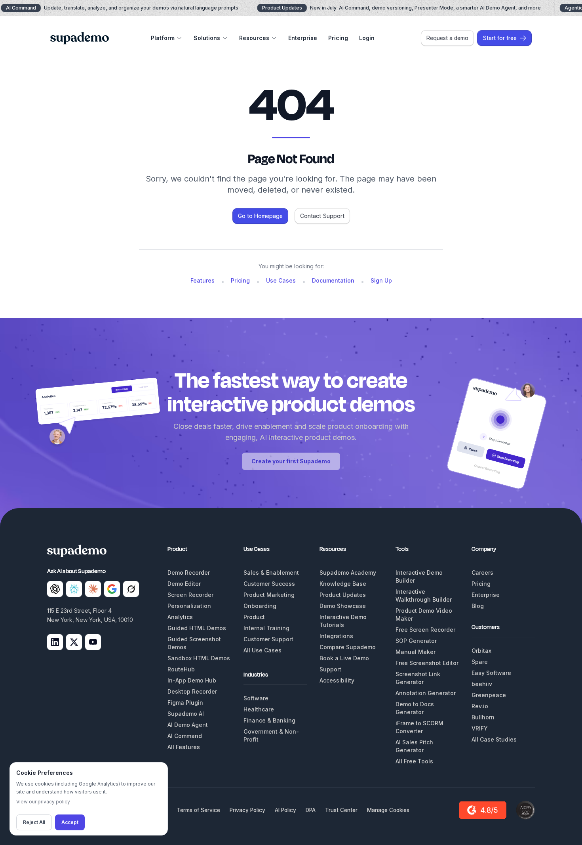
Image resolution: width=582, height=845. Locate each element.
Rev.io (480, 706)
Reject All (34, 822)
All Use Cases (262, 650)
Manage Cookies (388, 810)
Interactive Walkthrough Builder (424, 595)
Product (254, 617)
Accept (69, 822)
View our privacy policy (43, 802)
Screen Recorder (190, 594)
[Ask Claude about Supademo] (93, 589)
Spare (480, 661)
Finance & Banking (269, 720)
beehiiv (482, 684)
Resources (254, 37)
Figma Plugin (185, 702)
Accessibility (337, 680)
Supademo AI (185, 713)
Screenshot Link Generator (418, 678)
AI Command (184, 735)
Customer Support (268, 639)
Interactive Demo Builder (419, 576)
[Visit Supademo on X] (74, 642)
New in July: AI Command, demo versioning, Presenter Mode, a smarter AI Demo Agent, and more (401, 8)
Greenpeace (489, 695)
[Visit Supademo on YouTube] (93, 642)
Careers (482, 572)
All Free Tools (414, 761)
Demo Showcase (343, 605)
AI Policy (285, 810)
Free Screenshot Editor (427, 663)
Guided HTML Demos (196, 628)
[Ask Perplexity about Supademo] (74, 589)
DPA (311, 810)
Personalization (189, 605)
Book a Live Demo (344, 658)
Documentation (333, 280)
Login (367, 37)
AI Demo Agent (187, 724)
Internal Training (266, 628)
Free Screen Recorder (425, 629)
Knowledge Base (343, 583)
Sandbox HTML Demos (198, 658)
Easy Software (491, 672)
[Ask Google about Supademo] (112, 589)
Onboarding (259, 605)
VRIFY (480, 728)
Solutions (207, 37)
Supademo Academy (348, 572)
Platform (163, 37)
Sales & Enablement (271, 572)
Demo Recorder (188, 572)
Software (255, 698)
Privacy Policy (247, 810)
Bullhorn (483, 717)
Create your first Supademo (291, 461)
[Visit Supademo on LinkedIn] (55, 642)
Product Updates (343, 594)
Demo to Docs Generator (415, 708)
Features (202, 280)
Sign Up (381, 280)
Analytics (180, 617)
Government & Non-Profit (271, 735)
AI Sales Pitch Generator (414, 746)
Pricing (338, 37)
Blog (478, 605)
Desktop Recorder (192, 691)
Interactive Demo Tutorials (343, 621)
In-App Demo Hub (191, 680)
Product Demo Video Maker (424, 614)
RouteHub (181, 669)
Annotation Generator (426, 693)
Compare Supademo (348, 647)
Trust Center (341, 810)
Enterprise (302, 37)
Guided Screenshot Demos (194, 643)
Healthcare (258, 709)
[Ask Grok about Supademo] (131, 589)
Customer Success (269, 583)
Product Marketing (269, 594)
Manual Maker (416, 651)
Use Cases (281, 280)
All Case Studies (494, 739)
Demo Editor (184, 583)
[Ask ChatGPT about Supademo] (55, 589)
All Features (183, 747)
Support (330, 669)
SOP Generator (416, 640)
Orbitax (481, 650)
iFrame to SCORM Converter (419, 727)
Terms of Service (198, 810)
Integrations (336, 636)
